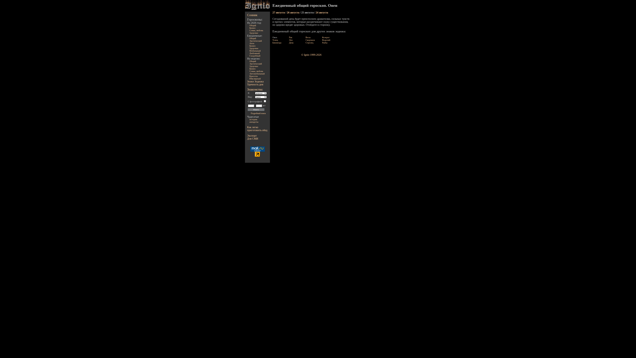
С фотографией (255, 101)
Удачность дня (255, 84)
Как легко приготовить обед (257, 129)
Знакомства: (255, 89)
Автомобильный (257, 74)
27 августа (279, 12)
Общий (252, 25)
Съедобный (254, 56)
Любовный (254, 53)
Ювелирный (255, 79)
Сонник (252, 15)
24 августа (322, 12)
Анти (251, 43)
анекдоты (253, 122)
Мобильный (255, 51)
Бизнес (252, 28)
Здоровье (253, 33)
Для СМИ (252, 138)
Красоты (253, 76)
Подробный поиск (258, 113)
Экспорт (252, 135)
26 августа (293, 12)
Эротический (255, 41)
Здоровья (253, 48)
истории (253, 119)
